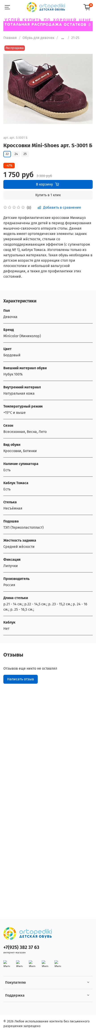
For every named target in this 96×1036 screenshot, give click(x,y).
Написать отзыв (20, 679)
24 (16, 154)
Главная (10, 38)
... (62, 38)
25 (25, 154)
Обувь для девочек (38, 38)
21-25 (75, 38)
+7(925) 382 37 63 (21, 947)
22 (7, 154)
